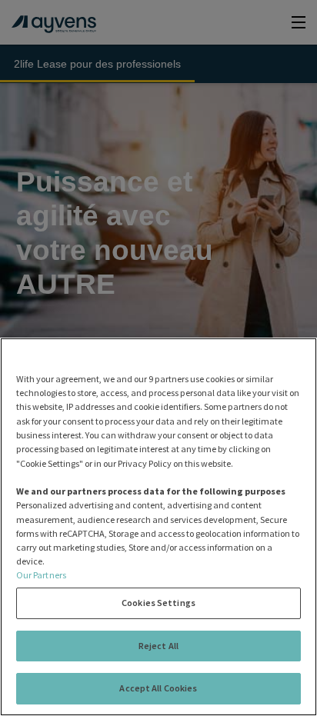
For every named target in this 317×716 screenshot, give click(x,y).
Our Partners (41, 575)
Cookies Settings (158, 602)
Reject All (158, 645)
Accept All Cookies (158, 688)
